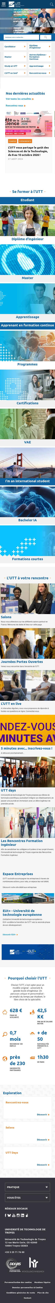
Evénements (25, 141)
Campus (12, 141)
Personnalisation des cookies (18, 1282)
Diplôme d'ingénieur (35, 46)
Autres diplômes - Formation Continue (37, 56)
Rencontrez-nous (37, 73)
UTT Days (26, 1158)
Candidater (10, 46)
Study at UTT (11, 66)
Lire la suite (6, 10)
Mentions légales (42, 1282)
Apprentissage (36, 66)
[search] (21, 37)
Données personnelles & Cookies (27, 1287)
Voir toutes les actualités (18, 99)
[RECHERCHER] (45, 37)
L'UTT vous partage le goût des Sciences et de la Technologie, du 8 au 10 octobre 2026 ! (28, 151)
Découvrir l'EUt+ (9, 935)
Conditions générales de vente (20, 1292)
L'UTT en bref (11, 73)
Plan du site (43, 1292)
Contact (27, 1298)
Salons (26, 1133)
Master (8, 56)
